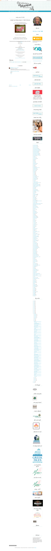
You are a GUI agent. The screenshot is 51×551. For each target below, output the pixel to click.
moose (34, 232)
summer (34, 279)
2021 (34, 305)
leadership (34, 229)
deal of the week (35, 183)
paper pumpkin (35, 248)
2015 (34, 311)
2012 (34, 381)
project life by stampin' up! (36, 256)
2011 (34, 382)
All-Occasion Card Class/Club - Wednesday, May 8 (37, 365)
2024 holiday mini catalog (36, 149)
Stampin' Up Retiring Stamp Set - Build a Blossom (37, 357)
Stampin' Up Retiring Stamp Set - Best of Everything (37, 366)
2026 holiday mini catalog (36, 154)
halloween (34, 213)
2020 (34, 306)
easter (34, 188)
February (35, 379)
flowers (34, 197)
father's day (34, 196)
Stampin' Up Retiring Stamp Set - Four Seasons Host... (37, 369)
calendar (34, 172)
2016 (34, 310)
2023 (34, 303)
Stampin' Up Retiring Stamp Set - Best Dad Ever (37, 345)
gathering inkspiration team (36, 204)
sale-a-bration (34, 264)
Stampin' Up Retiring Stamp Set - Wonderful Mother (37, 359)
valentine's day (35, 291)
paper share (34, 249)
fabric (34, 193)
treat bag (34, 288)
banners (34, 161)
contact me (18, 12)
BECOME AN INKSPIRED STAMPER (33, 11)
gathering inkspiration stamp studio (12, 12)
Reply (11, 73)
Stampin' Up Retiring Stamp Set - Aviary (37, 334)
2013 (34, 313)
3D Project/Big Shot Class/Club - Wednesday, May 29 (37, 323)
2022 (34, 304)
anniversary (34, 157)
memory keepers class (35, 231)
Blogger (35, 547)
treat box (34, 289)
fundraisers (34, 202)
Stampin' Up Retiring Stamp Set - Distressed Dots (37, 339)
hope (33, 219)
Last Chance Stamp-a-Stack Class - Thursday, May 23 (38, 348)
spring (34, 268)
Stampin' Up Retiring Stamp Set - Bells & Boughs (37, 336)
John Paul (12, 67)
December (35, 314)
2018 (34, 308)
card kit (34, 173)
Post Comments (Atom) (14, 86)
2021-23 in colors (35, 147)
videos (34, 292)
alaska (34, 156)
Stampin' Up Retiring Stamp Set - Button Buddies (37, 354)
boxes (34, 171)
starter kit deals (35, 277)
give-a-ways (34, 209)
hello (33, 214)
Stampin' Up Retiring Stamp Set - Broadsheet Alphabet (37, 337)
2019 (34, 307)
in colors (34, 223)
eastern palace (35, 189)
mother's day (34, 233)
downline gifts (35, 186)
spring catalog (35, 269)
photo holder (34, 252)
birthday (34, 166)
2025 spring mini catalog (36, 153)
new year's (34, 237)
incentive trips (35, 224)
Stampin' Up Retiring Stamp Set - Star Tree (37, 332)
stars (33, 276)
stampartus (34, 272)
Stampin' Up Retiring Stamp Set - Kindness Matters (37, 346)
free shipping (34, 198)
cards (34, 174)
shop (20, 12)
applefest (34, 159)
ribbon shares (34, 261)
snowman (34, 266)
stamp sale (34, 271)
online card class (35, 244)
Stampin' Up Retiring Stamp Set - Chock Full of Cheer (37, 349)
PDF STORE (12, 11)
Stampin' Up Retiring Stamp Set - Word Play (37, 331)
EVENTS (16, 11)
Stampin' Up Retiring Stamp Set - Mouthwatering (37, 363)
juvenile (34, 226)
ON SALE (20, 11)
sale (33, 262)
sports (34, 267)
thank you (34, 284)
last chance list (35, 228)
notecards (34, 239)
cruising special (35, 181)
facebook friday (35, 194)
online (34, 241)
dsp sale (34, 187)
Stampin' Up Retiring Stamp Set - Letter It (37, 374)
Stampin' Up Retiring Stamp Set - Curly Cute (37, 322)
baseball (34, 162)
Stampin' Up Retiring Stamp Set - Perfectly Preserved (37, 356)
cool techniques (35, 179)
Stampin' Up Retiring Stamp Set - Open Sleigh (37, 329)
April (34, 377)
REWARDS (27, 11)
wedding (34, 294)
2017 (34, 309)
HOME (9, 11)
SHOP (18, 11)
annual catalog (35, 158)
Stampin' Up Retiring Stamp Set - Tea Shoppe (37, 368)
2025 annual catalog (35, 151)
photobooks (34, 253)
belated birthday (35, 163)
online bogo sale (35, 243)
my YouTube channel (35, 234)
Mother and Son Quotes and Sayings (15, 71)
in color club (34, 222)
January (35, 380)
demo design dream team (36, 184)
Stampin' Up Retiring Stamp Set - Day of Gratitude (37, 325)
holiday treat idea (35, 217)
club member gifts (35, 176)
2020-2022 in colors (35, 146)
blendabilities (34, 168)
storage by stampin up (35, 278)
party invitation (35, 251)
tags (33, 283)
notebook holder (35, 238)
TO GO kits (34, 286)
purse (34, 258)
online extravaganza (35, 246)
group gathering (35, 212)
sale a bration (34, 263)
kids (33, 227)
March (35, 378)
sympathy (34, 281)
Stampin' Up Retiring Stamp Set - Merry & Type (37, 326)
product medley (35, 254)
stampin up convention (36, 273)
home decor (34, 218)
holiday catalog (35, 216)
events (34, 191)
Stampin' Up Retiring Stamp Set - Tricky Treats (37, 343)
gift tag (34, 208)
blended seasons (35, 169)
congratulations (35, 178)
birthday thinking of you (36, 167)
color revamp (34, 177)
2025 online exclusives (35, 152)
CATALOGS (23, 11)
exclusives (34, 192)
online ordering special (36, 247)
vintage (34, 293)
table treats (34, 282)
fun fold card (34, 201)
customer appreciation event (36, 182)
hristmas (34, 221)
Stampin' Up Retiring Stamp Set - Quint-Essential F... (37, 340)
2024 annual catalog (35, 148)
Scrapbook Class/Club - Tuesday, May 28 (37, 328)
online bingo (34, 242)
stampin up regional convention (37, 274)
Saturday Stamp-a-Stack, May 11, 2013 (37, 352)
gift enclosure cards (35, 207)
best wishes (34, 164)
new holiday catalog (35, 236)
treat (33, 287)
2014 (34, 312)
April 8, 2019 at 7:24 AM (15, 67)
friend (34, 199)
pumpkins (34, 257)
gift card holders (35, 206)
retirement (34, 259)
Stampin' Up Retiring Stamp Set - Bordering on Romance (37, 360)
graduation (34, 211)
